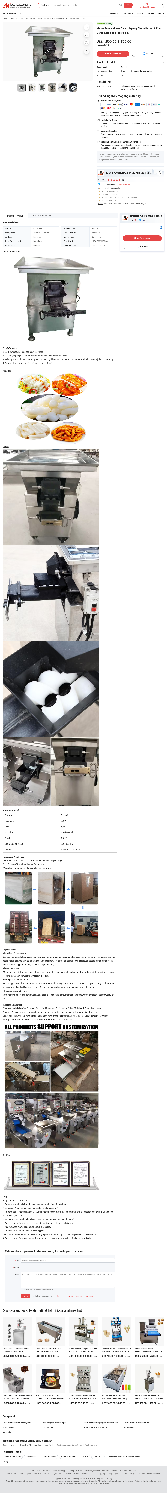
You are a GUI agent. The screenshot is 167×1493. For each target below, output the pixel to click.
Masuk (161, 7)
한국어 (102, 1474)
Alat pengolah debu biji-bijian (54, 1422)
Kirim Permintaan (113, 53)
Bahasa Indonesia (153, 1474)
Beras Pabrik (31, 1456)
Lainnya (6, 1461)
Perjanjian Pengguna (60, 1471)
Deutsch (76, 1474)
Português (37, 1474)
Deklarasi (46, 1471)
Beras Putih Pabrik (68, 1456)
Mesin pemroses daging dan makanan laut (101, 1422)
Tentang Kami (36, 1471)
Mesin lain (7, 1432)
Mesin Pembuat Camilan (78, 18)
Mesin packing (130, 1427)
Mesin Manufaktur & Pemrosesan (23, 18)
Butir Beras (97, 1456)
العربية (95, 1474)
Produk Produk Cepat (119, 1471)
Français (47, 1474)
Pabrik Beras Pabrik (13, 1456)
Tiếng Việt (141, 1474)
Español (28, 1474)
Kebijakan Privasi (76, 1471)
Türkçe (132, 1474)
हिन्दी (116, 1474)
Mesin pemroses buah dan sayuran (17, 1422)
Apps (139, 13)
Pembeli (113, 13)
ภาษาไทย (124, 1474)
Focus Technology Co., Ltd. (76, 1479)
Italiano (68, 1474)
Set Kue (85, 1456)
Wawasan (132, 1471)
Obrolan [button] (149, 53)
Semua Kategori (12, 13)
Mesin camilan (8, 1427)
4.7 (132, 220)
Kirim (25, 1296)
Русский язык (58, 1474)
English (20, 1474)
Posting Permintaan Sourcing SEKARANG (75, 1296)
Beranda (5, 18)
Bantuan (127, 13)
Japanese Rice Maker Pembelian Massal (124, 1456)
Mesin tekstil (48, 1427)
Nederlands (86, 1474)
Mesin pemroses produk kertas (96, 1427)
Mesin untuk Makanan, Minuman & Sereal (52, 18)
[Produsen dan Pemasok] (17, 5)
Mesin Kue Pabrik (49, 1456)
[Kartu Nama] (160, 227)
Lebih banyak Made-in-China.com (97, 1471)
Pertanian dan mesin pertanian (136, 1422)
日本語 (110, 1474)
